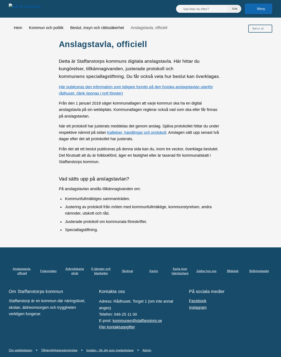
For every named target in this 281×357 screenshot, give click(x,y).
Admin (146, 350)
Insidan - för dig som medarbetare (110, 350)
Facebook (197, 301)
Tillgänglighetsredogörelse (59, 350)
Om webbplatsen (20, 350)
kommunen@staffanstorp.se (137, 320)
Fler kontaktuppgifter (117, 327)
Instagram (198, 307)
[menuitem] (260, 29)
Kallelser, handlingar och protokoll (136, 132)
